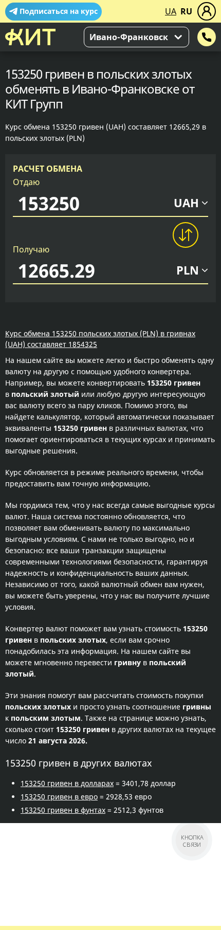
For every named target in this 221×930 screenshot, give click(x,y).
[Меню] (206, 11)
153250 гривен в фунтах (63, 810)
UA (170, 11)
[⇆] (185, 235)
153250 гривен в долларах (67, 783)
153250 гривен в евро (59, 796)
